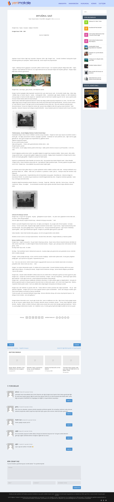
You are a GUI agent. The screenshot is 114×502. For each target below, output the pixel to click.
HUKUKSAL (85, 3)
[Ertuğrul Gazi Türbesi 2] (25, 209)
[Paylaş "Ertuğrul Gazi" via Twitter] (29, 317)
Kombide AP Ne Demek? (95, 27)
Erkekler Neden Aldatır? (95, 65)
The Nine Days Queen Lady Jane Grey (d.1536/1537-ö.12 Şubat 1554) (71, 369)
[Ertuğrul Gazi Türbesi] (25, 129)
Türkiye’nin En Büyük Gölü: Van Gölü (96, 59)
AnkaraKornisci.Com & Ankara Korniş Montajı (95, 78)
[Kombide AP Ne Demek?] (86, 28)
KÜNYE (93, 3)
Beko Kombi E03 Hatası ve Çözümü (96, 72)
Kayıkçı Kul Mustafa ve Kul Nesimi (52, 368)
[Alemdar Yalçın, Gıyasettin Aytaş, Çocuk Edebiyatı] (35, 360)
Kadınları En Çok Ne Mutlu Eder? (96, 53)
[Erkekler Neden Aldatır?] (86, 66)
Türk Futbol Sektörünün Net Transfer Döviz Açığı (96, 34)
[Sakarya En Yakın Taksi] (86, 22)
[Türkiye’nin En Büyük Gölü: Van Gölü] (86, 60)
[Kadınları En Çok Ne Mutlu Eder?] (86, 54)
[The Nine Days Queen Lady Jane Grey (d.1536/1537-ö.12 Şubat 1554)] (71, 360)
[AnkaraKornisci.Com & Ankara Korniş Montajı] (86, 79)
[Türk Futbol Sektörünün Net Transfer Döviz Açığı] (86, 35)
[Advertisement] (44, 45)
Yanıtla (69, 400)
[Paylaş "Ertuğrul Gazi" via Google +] (33, 317)
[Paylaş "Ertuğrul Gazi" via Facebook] (26, 317)
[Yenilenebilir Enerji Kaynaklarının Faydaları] (86, 47)
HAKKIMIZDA (73, 3)
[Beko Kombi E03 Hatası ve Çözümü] (86, 72)
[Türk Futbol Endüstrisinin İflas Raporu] (86, 41)
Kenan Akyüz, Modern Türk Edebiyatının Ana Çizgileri (17, 368)
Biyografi (48, 19)
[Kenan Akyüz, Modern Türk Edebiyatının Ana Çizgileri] (17, 360)
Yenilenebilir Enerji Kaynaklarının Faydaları (95, 47)
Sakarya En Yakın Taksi (95, 21)
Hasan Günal (35, 19)
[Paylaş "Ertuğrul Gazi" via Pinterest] (39, 317)
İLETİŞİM (102, 3)
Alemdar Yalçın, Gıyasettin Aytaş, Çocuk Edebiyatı (34, 368)
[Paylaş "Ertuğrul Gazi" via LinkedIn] (42, 317)
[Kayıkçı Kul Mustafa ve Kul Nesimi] (53, 360)
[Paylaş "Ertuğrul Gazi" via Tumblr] (36, 317)
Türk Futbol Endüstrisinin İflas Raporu (96, 40)
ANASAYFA (62, 3)
